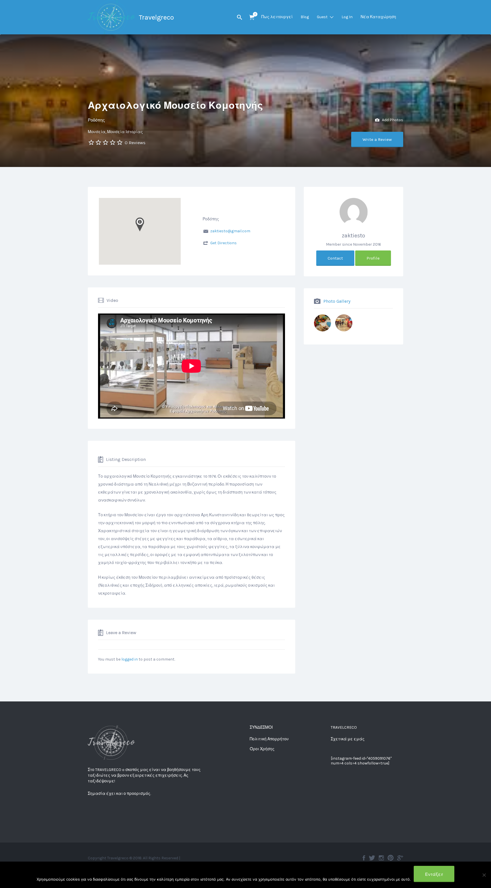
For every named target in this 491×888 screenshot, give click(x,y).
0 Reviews (135, 142)
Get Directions (223, 243)
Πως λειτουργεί (277, 16)
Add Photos (392, 120)
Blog (305, 16)
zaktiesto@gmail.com (230, 231)
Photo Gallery (336, 301)
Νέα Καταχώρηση (378, 16)
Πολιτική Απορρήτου (269, 739)
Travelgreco (156, 17)
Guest (322, 16)
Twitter (372, 857)
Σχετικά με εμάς (348, 739)
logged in (129, 659)
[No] (484, 875)
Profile (373, 258)
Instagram (381, 857)
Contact (335, 258)
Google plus (400, 857)
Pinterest (391, 857)
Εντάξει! (434, 874)
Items (251, 17)
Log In (347, 16)
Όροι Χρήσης (262, 749)
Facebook (364, 857)
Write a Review (377, 139)
